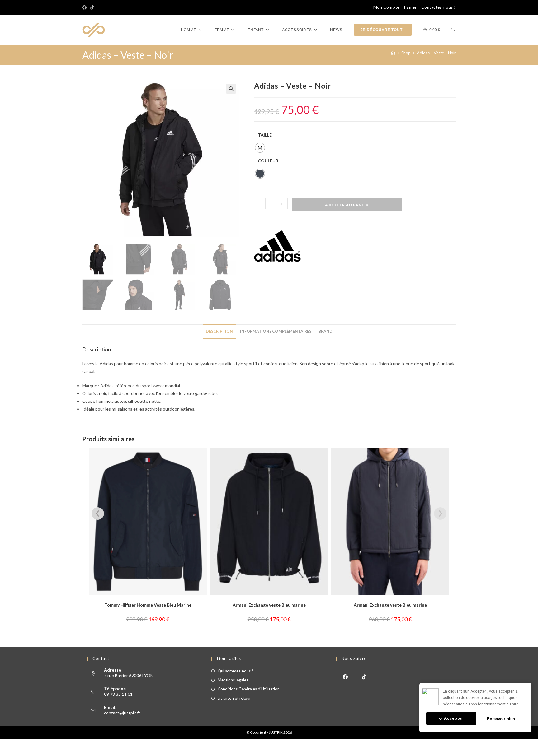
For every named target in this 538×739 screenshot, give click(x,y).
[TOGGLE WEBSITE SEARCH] (453, 30)
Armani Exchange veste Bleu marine (269, 604)
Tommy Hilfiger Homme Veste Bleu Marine (147, 604)
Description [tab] (219, 331)
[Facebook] (85, 7)
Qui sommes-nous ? (235, 670)
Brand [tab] (326, 331)
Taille (265, 134)
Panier (410, 7)
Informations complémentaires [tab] (275, 331)
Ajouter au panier (347, 204)
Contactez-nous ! (438, 7)
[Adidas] (277, 246)
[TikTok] (92, 7)
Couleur (268, 160)
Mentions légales (233, 679)
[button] (231, 89)
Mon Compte (386, 7)
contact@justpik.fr (122, 712)
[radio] (260, 147)
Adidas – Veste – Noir (436, 52)
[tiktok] (364, 676)
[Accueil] (393, 52)
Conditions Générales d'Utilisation (249, 688)
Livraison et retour (234, 698)
